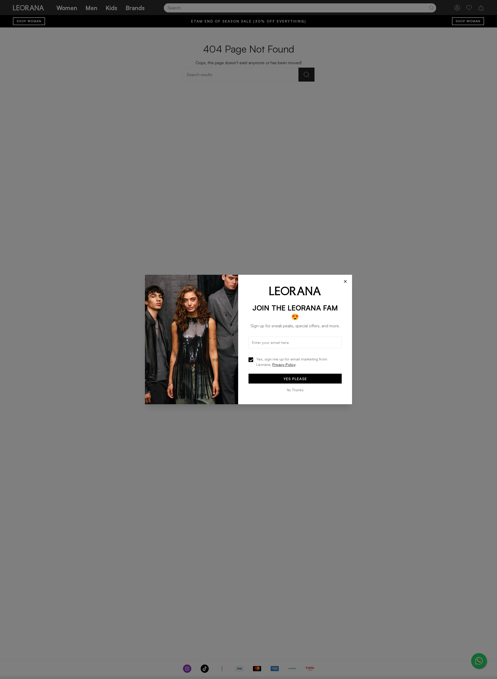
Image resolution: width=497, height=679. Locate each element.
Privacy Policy (283, 364)
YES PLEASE (295, 378)
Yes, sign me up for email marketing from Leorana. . (291, 362)
